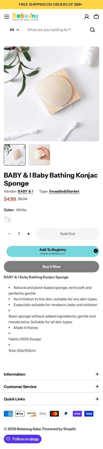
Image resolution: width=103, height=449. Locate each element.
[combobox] (51, 30)
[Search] (92, 30)
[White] (7, 219)
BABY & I (25, 191)
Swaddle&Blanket (64, 191)
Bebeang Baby (29, 429)
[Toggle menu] (7, 17)
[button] (52, 251)
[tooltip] (96, 251)
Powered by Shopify (59, 429)
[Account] (87, 17)
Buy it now (52, 266)
